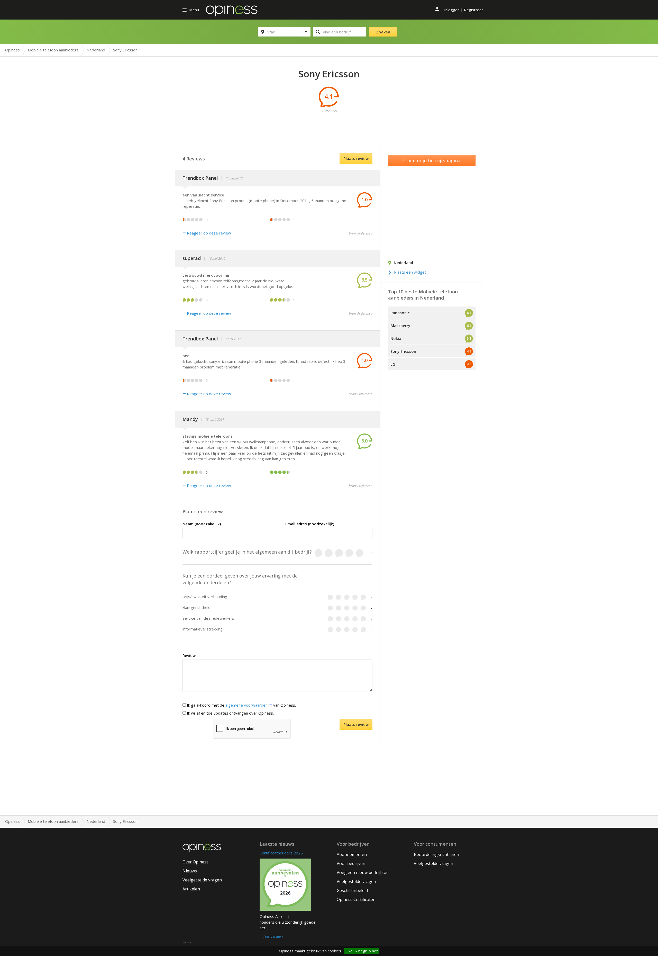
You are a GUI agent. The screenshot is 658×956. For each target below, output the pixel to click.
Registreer (473, 9)
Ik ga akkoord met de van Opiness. (241, 705)
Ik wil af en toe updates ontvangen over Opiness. (230, 713)
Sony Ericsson (403, 351)
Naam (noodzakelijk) (201, 523)
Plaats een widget (410, 272)
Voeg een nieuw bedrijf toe (363, 872)
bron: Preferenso (360, 233)
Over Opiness (195, 862)
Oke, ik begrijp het (361, 950)
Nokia (395, 338)
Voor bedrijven (351, 863)
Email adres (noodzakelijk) (309, 523)
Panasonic (400, 312)
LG (392, 364)
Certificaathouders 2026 (281, 852)
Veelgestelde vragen (202, 880)
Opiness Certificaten (356, 899)
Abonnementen (352, 854)
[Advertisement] (329, 125)
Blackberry (400, 325)
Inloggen (452, 9)
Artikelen (191, 889)
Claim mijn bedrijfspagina (431, 160)
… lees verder (270, 936)
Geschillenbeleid (352, 890)
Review (189, 655)
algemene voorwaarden (247, 705)
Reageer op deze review (206, 233)
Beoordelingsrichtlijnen (436, 854)
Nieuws (189, 871)
